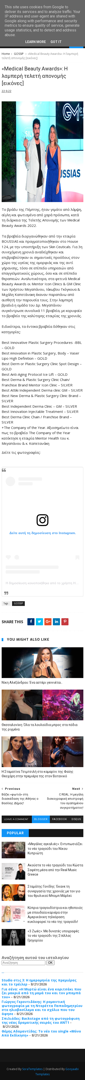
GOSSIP (19, 54)
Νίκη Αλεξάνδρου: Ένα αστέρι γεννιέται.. (32, 682)
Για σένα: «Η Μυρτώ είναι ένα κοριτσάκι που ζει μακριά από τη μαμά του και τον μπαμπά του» (41, 993)
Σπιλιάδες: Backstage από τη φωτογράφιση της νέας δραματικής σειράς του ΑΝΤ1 (41, 1020)
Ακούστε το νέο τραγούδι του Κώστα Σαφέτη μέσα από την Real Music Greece (55, 869)
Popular (15, 833)
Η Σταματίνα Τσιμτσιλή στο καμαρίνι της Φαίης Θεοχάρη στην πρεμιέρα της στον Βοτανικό (37, 774)
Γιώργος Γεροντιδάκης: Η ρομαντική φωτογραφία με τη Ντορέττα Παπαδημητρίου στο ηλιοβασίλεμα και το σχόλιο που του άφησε (42, 1007)
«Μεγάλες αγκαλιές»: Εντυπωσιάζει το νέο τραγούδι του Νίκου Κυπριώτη (55, 848)
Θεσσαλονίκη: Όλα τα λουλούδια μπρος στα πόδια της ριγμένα (39, 727)
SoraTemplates (32, 1069)
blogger (40, 819)
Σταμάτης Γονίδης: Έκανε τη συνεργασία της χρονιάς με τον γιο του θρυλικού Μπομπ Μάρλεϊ (54, 891)
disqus (76, 819)
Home (6, 54)
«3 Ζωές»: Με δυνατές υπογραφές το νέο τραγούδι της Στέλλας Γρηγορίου (53, 935)
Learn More (35, 42)
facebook (59, 819)
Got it (56, 42)
